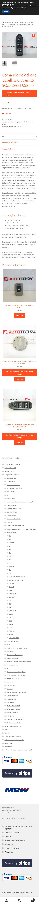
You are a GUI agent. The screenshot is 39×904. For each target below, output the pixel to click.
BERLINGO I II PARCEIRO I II (17, 577)
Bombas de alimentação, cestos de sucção (20, 502)
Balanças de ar (11, 492)
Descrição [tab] (5, 136)
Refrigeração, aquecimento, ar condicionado (18, 750)
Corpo (6, 729)
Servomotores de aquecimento (16, 692)
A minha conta (6, 900)
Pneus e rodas (8, 743)
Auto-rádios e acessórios (14, 488)
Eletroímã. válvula (12, 641)
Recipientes (8, 746)
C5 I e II (4, 24)
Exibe (8, 644)
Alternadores (11, 481)
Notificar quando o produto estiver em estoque (18, 93)
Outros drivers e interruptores (16, 672)
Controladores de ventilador (15, 526)
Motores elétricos (12, 665)
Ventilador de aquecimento (15, 719)
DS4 (10, 628)
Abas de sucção (11, 478)
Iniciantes (10, 651)
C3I (10, 600)
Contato (8, 836)
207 (10, 539)
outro (8, 668)
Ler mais (19, 379)
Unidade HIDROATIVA (13, 706)
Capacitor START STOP (14, 509)
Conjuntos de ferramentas (12, 726)
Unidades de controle (13, 709)
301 (10, 546)
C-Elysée (11, 583)
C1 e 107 (11, 587)
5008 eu (11, 566)
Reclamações (9, 844)
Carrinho (30, 898)
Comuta (9, 522)
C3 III (10, 590)
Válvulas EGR (11, 716)
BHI (8, 495)
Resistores (10, 682)
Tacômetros (10, 702)
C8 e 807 (11, 624)
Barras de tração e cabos (12, 464)
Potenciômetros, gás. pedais (16, 675)
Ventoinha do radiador (14, 723)
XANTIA (11, 631)
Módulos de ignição (13, 658)
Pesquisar (19, 900)
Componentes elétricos (16, 22)
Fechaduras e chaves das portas (17, 648)
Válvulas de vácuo (12, 713)
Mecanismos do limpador (14, 655)
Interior (6, 733)
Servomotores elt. (12, 696)
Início (6, 22)
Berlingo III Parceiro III (16, 580)
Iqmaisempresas (9, 892)
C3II (10, 604)
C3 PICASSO (12, 594)
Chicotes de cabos (12, 512)
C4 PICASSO (12, 611)
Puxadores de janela (13, 679)
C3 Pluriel (12, 597)
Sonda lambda (11, 699)
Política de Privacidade (12, 833)
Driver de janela (29, 22)
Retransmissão (11, 685)
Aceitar (6, 11)
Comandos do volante (13, 519)
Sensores (9, 689)
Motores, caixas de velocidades (14, 740)
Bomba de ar (11, 498)
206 (10, 536)
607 (10, 573)
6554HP (11, 126)
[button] (33, 35)
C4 (10, 607)
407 (10, 563)
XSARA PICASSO (14, 638)
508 (10, 570)
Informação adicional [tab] (9, 142)
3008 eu (11, 543)
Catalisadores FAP (10, 468)
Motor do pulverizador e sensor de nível (19, 661)
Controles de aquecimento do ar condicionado (21, 529)
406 (10, 560)
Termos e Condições (12, 848)
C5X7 (10, 621)
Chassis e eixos (9, 471)
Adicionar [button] (19, 316)
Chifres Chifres (11, 515)
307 (10, 549)
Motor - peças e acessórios (12, 736)
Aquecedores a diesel (13, 485)
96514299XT (17, 126)
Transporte (9, 852)
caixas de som (11, 505)
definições (24, 8)
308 (10, 553)
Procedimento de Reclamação (15, 840)
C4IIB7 (11, 614)
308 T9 (11, 556)
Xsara (11, 634)
